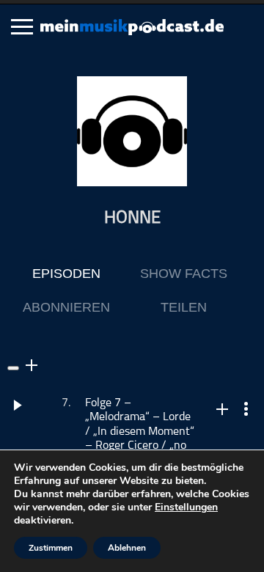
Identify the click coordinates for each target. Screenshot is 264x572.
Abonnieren (66, 307)
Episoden (66, 273)
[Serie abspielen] (13, 368)
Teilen (184, 307)
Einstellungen (186, 507)
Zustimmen (51, 548)
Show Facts (183, 273)
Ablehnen (127, 548)
